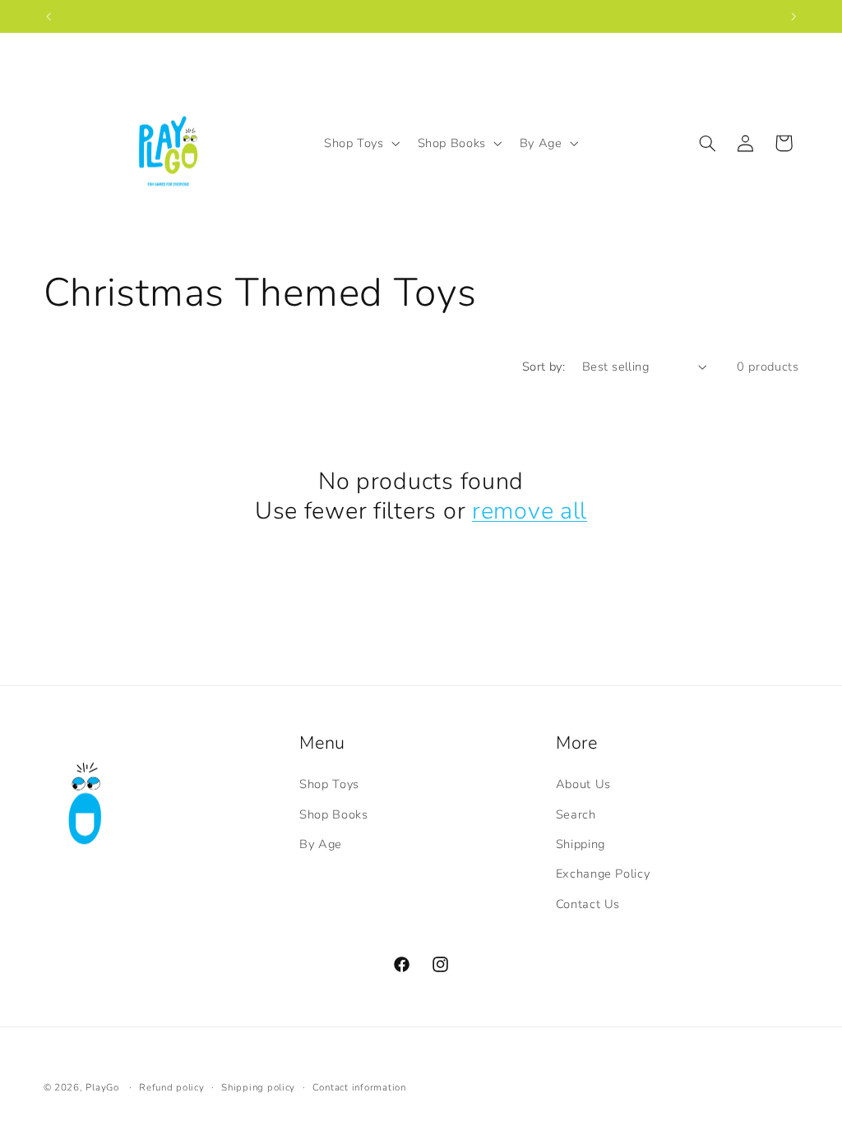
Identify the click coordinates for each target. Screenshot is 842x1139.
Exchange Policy (603, 873)
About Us (583, 784)
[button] (360, 143)
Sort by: (543, 366)
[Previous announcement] (48, 16)
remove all (529, 511)
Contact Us (588, 904)
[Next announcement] (793, 16)
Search (576, 814)
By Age (320, 844)
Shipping (580, 844)
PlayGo (102, 1087)
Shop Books (333, 814)
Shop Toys (329, 784)
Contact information (359, 1087)
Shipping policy (258, 1087)
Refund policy (172, 1087)
